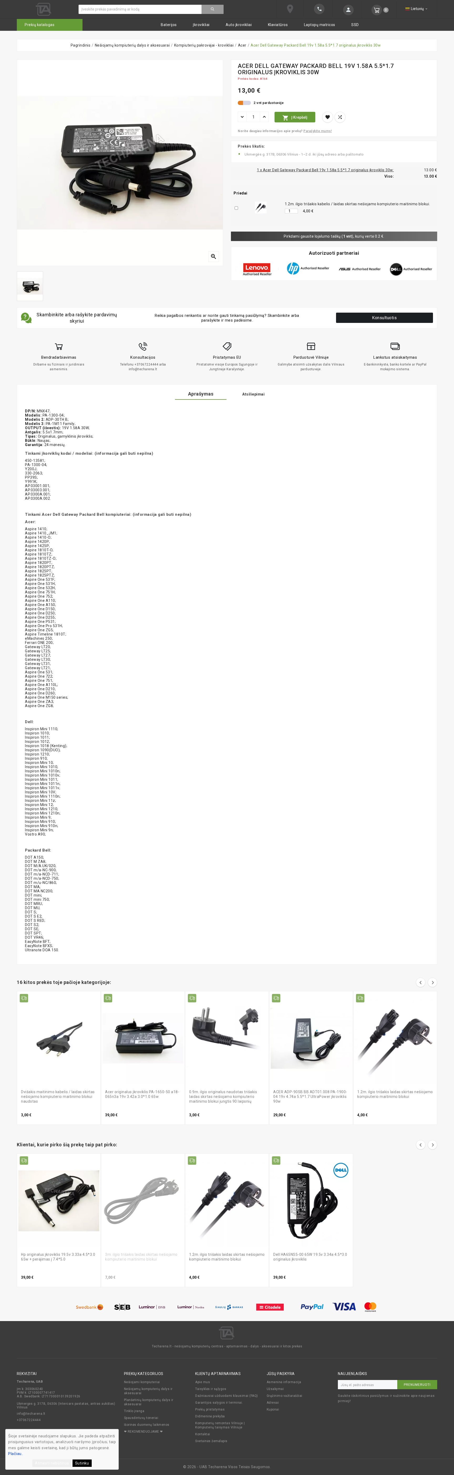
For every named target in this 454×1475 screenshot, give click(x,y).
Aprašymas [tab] (201, 394)
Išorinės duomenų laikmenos (146, 1425)
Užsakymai (275, 1389)
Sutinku (82, 1463)
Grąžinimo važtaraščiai (284, 1396)
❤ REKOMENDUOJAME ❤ (143, 1431)
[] (317, 9)
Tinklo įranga (134, 1411)
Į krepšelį (294, 118)
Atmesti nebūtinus (52, 1463)
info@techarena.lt (31, 1414)
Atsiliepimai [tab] (253, 394)
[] (347, 10)
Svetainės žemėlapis (211, 1441)
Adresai (273, 1402)
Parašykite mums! (317, 131)
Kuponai (273, 1409)
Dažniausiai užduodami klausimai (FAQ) (226, 1396)
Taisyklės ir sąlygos (210, 1389)
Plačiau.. (15, 1453)
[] (212, 9)
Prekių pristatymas (210, 1409)
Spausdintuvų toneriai (141, 1418)
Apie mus (202, 1382)
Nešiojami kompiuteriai (142, 1382)
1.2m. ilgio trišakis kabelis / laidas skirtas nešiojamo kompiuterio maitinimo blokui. (357, 204)
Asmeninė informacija (284, 1382)
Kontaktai (202, 1434)
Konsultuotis (384, 317)
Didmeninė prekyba (210, 1416)
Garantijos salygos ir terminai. (219, 1402)
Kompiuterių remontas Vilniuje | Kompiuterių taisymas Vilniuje (220, 1425)
